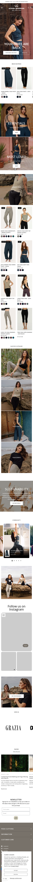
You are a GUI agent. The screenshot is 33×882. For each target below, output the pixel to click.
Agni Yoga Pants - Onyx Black (23, 92)
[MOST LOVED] (16, 153)
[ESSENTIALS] (16, 120)
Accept (16, 870)
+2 (15, 236)
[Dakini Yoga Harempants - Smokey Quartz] (8, 218)
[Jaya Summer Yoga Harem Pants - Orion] (8, 251)
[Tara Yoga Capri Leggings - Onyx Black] (24, 319)
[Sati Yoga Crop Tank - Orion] (24, 251)
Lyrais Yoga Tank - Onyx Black (24, 299)
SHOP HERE (16, 191)
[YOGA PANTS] (16, 426)
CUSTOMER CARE (7, 840)
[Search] (28, 7)
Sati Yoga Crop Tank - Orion (23, 265)
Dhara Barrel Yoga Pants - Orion (8, 92)
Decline (16, 874)
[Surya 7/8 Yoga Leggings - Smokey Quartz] (8, 319)
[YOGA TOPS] (16, 395)
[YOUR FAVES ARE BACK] (16, 31)
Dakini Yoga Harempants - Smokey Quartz (8, 231)
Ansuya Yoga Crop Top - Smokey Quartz (24, 231)
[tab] (14, 669)
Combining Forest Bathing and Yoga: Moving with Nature (14, 777)
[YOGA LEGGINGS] (16, 364)
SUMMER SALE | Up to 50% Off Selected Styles (16, 1)
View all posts (16, 751)
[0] (31, 7)
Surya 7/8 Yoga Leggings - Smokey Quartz (8, 333)
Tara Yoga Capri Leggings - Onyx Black (24, 333)
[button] (11, 53)
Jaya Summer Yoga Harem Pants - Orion (8, 265)
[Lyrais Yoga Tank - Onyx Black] (24, 285)
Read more (4, 788)
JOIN (16, 818)
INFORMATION (6, 834)
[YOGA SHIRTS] (16, 457)
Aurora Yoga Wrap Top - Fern (8, 299)
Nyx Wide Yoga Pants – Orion (19, 550)
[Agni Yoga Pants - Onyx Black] (24, 78)
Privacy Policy (15, 866)
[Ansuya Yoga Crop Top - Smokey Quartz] (24, 218)
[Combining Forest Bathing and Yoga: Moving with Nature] (15, 763)
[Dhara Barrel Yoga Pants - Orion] (8, 78)
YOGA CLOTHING (7, 829)
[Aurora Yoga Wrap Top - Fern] (8, 285)
